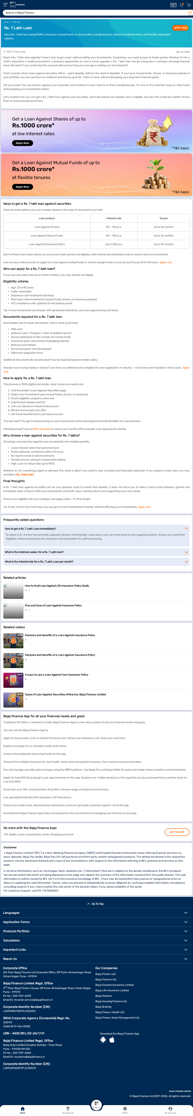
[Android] (103, 1040)
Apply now (165, 262)
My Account (170, 1113)
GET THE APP (177, 832)
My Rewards (68, 1113)
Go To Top (97, 903)
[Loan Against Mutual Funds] (96, 175)
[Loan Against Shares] (96, 131)
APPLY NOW (180, 28)
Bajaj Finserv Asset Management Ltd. (117, 1017)
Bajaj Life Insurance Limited (112, 990)
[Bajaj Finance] (17, 5)
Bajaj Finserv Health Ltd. (110, 1012)
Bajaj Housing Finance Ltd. (111, 1001)
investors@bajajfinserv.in (29, 1056)
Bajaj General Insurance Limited (114, 985)
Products (96, 1107)
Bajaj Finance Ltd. (106, 979)
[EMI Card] (173, 5)
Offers (125, 1113)
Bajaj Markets (103, 995)
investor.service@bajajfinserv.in (33, 999)
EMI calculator (42, 429)
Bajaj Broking (103, 1006)
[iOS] (112, 1040)
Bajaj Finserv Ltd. (105, 974)
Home (22, 1113)
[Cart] (189, 5)
